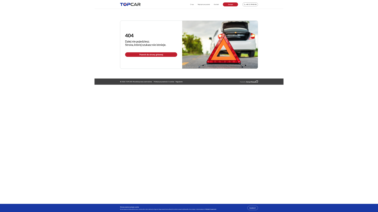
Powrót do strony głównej (151, 54)
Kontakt (216, 4)
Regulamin (179, 82)
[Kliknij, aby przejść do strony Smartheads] (252, 81)
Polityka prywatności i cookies (164, 82)
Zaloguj (230, 4)
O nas (192, 4)
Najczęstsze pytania (204, 4)
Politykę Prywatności (210, 209)
